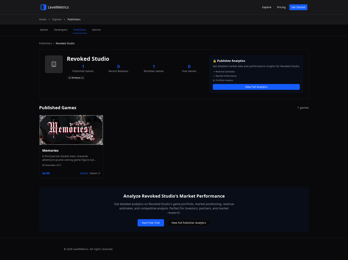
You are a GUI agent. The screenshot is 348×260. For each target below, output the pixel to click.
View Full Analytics (256, 87)
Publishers (45, 43)
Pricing (281, 7)
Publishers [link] (74, 19)
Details (84, 173)
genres (96, 29)
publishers (79, 29)
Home (42, 19)
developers (61, 29)
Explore (266, 7)
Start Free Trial (151, 222)
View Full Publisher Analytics (188, 222)
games (44, 29)
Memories (50, 150)
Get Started (298, 7)
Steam (93, 173)
